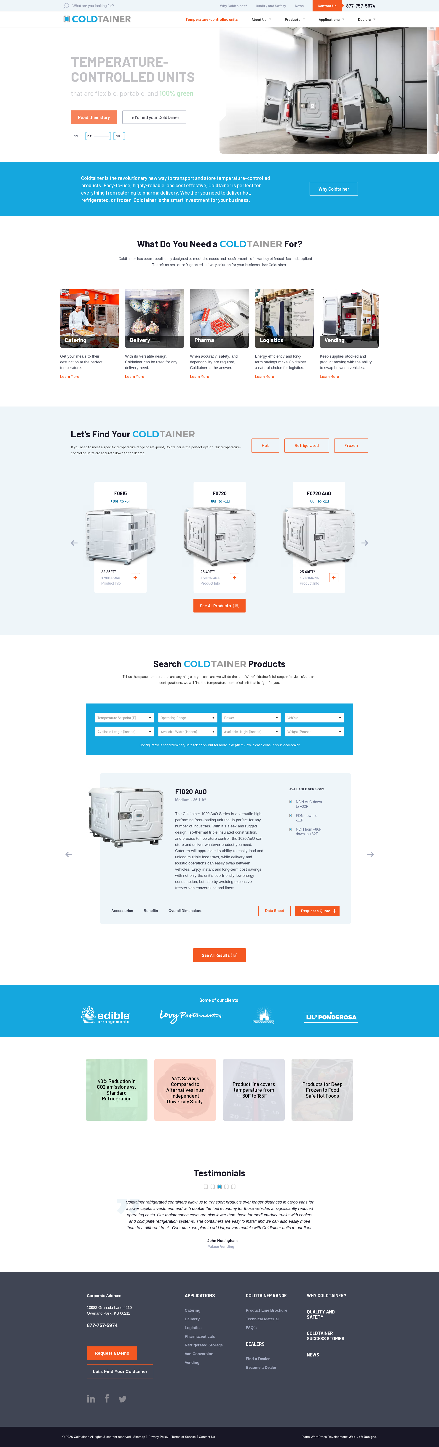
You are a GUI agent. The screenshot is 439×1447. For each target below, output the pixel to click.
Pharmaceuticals (200, 1336)
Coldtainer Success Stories (325, 1336)
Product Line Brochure (266, 1310)
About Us (259, 19)
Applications (329, 19)
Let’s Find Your (162, 112)
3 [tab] (219, 1187)
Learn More (69, 376)
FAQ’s (251, 1328)
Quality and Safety (271, 5)
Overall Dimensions (185, 911)
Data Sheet (274, 911)
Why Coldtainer (334, 189)
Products (292, 19)
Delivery (192, 1319)
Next (364, 543)
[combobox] (124, 717)
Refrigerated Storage (204, 1345)
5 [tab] (233, 1187)
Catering (192, 1310)
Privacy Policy (158, 1437)
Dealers (364, 19)
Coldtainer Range (266, 1295)
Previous (74, 543)
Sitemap (139, 1437)
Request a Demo (112, 1353)
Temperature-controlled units (211, 19)
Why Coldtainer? (233, 5)
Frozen (351, 445)
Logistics (193, 1328)
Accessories (122, 911)
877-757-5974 (360, 5)
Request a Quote (94, 112)
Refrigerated (307, 445)
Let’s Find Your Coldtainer (120, 1371)
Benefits (151, 911)
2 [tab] (212, 1187)
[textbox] (124, 717)
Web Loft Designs (363, 1437)
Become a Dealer (261, 1367)
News (299, 5)
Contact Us (327, 5)
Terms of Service (183, 1437)
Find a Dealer (258, 1359)
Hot (265, 445)
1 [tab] (205, 1187)
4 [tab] (226, 1187)
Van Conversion (199, 1354)
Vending (192, 1362)
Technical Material (262, 1319)
